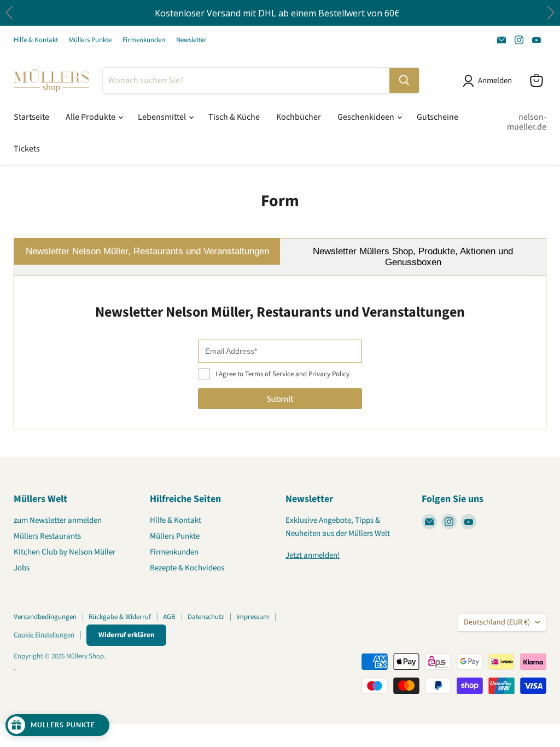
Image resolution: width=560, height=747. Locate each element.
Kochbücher (298, 117)
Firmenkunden (143, 40)
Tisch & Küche (234, 117)
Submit (280, 398)
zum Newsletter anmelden (58, 520)
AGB (169, 617)
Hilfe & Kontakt (36, 40)
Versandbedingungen (45, 617)
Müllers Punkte (90, 40)
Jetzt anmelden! (312, 555)
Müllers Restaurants (47, 536)
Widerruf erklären (126, 635)
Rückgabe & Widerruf (120, 617)
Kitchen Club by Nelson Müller (64, 552)
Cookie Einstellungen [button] (44, 635)
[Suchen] (404, 80)
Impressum (252, 617)
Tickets (27, 149)
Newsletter (191, 40)
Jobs (22, 568)
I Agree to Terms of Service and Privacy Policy (282, 374)
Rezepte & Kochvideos (187, 568)
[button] (550, 13)
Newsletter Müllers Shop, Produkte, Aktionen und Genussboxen (413, 256)
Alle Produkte (91, 117)
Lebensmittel (163, 117)
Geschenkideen (366, 117)
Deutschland (497, 622)
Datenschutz (206, 617)
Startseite (31, 117)
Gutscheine (437, 117)
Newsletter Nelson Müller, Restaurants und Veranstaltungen (147, 251)
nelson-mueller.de (526, 122)
